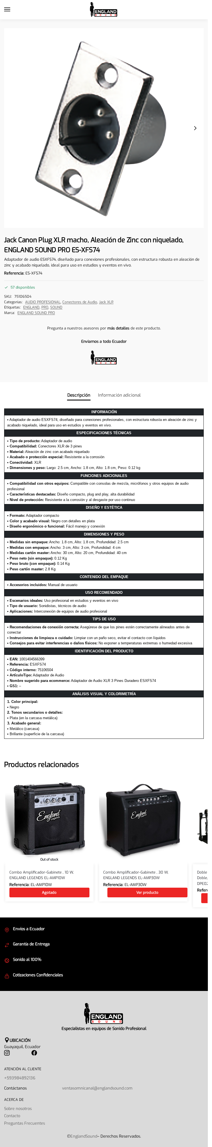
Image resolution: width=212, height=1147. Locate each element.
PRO (44, 307)
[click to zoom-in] (104, 128)
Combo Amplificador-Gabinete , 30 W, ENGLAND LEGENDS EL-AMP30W (135, 875)
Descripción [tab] (78, 395)
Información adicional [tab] (119, 395)
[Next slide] (195, 128)
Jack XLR (106, 302)
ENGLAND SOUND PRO (36, 312)
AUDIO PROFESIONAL (42, 302)
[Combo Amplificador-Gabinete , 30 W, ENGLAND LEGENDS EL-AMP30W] (143, 820)
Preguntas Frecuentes (24, 1123)
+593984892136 (19, 1078)
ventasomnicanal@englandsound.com (97, 1088)
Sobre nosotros (18, 1108)
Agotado (49, 892)
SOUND (56, 307)
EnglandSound (83, 1136)
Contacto (12, 1116)
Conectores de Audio (79, 302)
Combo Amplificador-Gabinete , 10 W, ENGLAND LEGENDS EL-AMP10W (41, 875)
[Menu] (12, 10)
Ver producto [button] (147, 892)
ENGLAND (31, 307)
